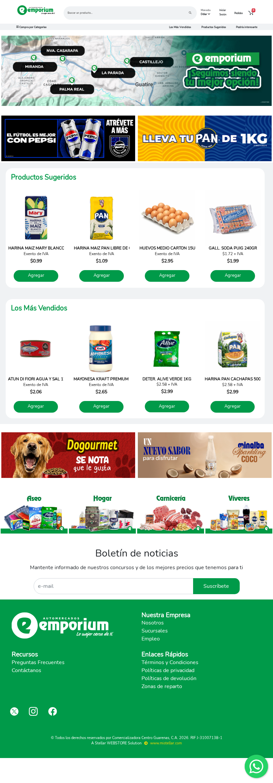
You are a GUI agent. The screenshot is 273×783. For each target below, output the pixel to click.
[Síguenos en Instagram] (33, 711)
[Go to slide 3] (138, 101)
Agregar (36, 275)
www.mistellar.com (165, 743)
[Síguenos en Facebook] (53, 711)
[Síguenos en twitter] (14, 711)
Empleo (150, 638)
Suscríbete (216, 586)
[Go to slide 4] (143, 101)
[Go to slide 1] (129, 101)
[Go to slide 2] (134, 101)
